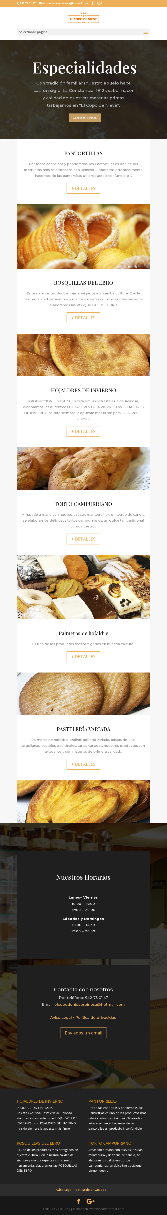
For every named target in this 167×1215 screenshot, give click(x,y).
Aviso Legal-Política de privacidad (81, 1190)
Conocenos (85, 118)
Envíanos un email (83, 1033)
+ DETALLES (83, 188)
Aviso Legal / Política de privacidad (83, 1017)
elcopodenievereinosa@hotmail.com (89, 1004)
